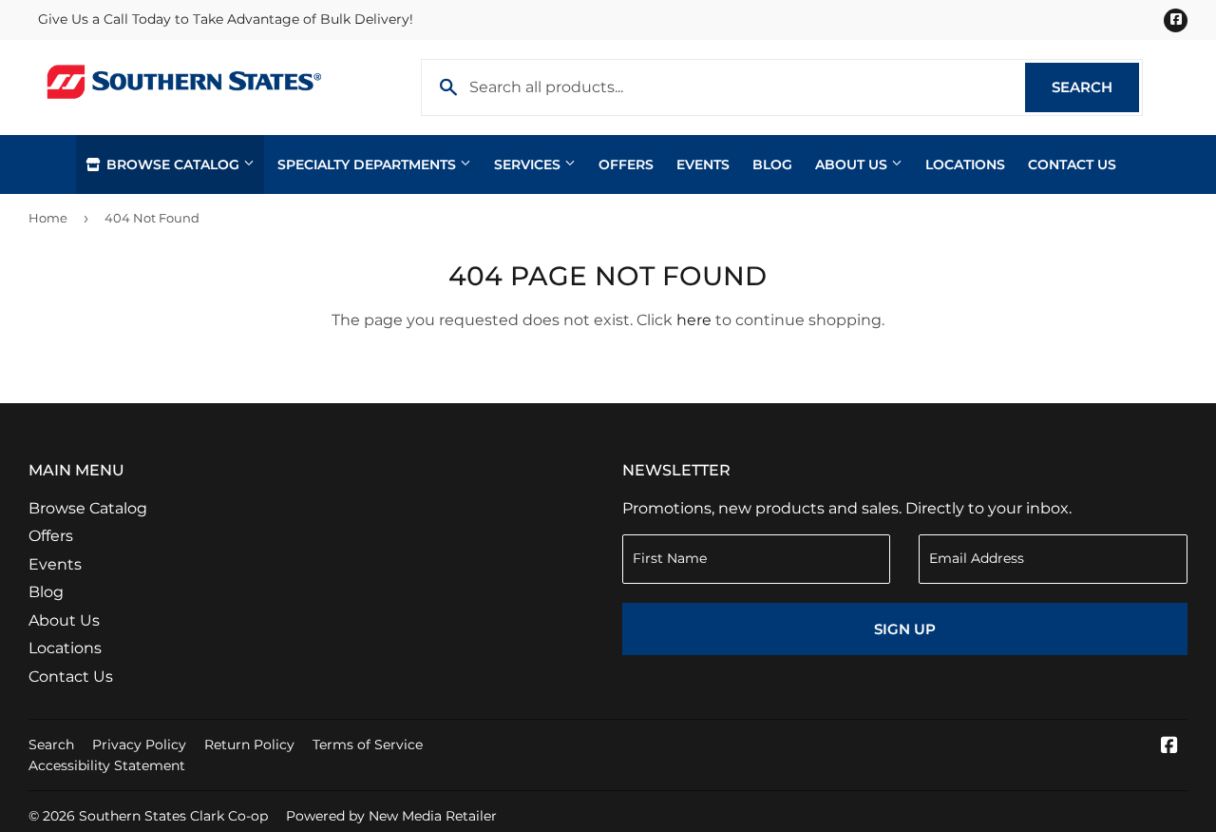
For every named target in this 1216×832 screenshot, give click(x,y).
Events (703, 164)
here (694, 320)
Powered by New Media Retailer (391, 815)
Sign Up (905, 629)
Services (529, 164)
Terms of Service (368, 744)
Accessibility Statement (106, 765)
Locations (965, 164)
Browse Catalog (173, 164)
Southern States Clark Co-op (173, 815)
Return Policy (249, 744)
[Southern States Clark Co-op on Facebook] (1169, 747)
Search (1095, 87)
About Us (853, 164)
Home (47, 217)
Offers (626, 164)
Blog (772, 164)
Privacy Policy (139, 744)
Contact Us (1072, 164)
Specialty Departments (368, 164)
